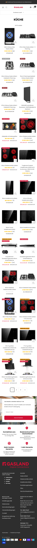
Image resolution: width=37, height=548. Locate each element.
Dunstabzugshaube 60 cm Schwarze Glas (27, 378)
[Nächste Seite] (25, 390)
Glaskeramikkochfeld (26, 479)
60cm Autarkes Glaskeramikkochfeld (9, 288)
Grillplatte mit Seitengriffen (9, 136)
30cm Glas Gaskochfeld (10, 317)
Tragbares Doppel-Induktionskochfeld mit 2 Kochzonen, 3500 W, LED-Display (27, 168)
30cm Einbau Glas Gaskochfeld (9, 48)
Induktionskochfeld (25, 482)
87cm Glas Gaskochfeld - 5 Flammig (27, 48)
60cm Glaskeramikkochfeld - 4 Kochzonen (27, 317)
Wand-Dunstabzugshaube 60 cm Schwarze (9, 378)
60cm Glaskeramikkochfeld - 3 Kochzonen (27, 137)
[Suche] (6, 7)
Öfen (21, 488)
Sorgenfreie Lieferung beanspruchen (8, 517)
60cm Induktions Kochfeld (27, 227)
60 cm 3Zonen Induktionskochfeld (27, 199)
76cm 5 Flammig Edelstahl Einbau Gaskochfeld (27, 77)
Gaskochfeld (24, 476)
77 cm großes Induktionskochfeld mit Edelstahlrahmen (27, 347)
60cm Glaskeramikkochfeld (10, 165)
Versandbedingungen (8, 510)
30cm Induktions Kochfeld (9, 198)
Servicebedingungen (8, 507)
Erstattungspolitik (7, 501)
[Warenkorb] (34, 7)
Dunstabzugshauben (26, 485)
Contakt (4, 513)
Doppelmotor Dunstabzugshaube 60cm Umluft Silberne (9, 258)
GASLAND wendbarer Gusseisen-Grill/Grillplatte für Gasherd (27, 107)
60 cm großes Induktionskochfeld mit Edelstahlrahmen (9, 347)
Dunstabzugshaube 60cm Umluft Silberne (27, 257)
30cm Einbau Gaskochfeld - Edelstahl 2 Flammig (9, 77)
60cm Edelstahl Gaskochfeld (27, 287)
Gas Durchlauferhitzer (26, 491)
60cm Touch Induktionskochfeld (9, 228)
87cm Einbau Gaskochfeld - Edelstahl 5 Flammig (10, 106)
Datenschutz (5, 504)
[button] (31, 7)
